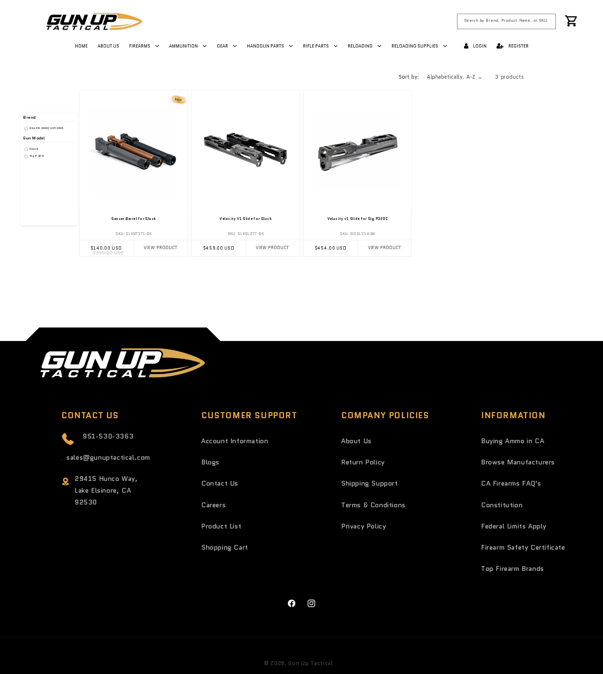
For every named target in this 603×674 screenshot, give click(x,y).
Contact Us (219, 483)
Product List (221, 526)
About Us (356, 441)
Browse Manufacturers (518, 462)
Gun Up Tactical (310, 663)
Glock (33, 148)
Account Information (234, 441)
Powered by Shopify (363, 663)
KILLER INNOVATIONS (46, 128)
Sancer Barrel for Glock (133, 218)
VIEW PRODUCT (160, 248)
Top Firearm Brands (512, 568)
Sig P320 (36, 156)
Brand (29, 118)
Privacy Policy (363, 526)
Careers (213, 505)
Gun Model (34, 138)
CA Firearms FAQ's (511, 483)
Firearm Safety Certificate (523, 547)
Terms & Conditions (373, 505)
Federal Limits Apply (513, 526)
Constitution (501, 505)
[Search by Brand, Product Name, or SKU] (548, 21)
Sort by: (409, 77)
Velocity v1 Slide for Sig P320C (357, 218)
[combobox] (506, 21)
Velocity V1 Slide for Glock (245, 218)
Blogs (210, 462)
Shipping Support (369, 483)
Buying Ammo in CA (512, 441)
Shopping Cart (224, 547)
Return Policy (363, 462)
